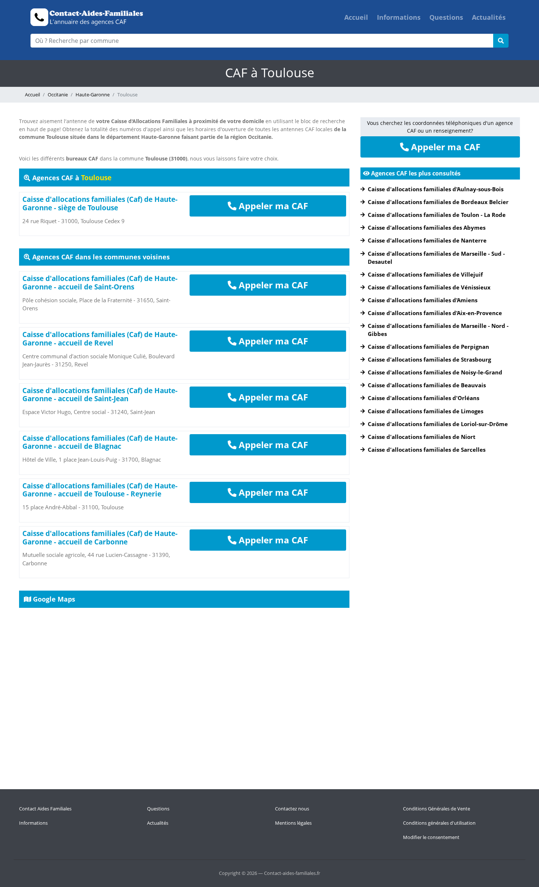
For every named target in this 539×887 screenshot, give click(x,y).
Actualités (489, 17)
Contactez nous (292, 808)
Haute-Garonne (93, 94)
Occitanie (58, 94)
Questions (446, 17)
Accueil (356, 17)
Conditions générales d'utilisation (439, 823)
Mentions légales (293, 823)
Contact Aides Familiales (45, 808)
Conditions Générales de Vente (436, 808)
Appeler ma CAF (272, 206)
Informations (399, 17)
